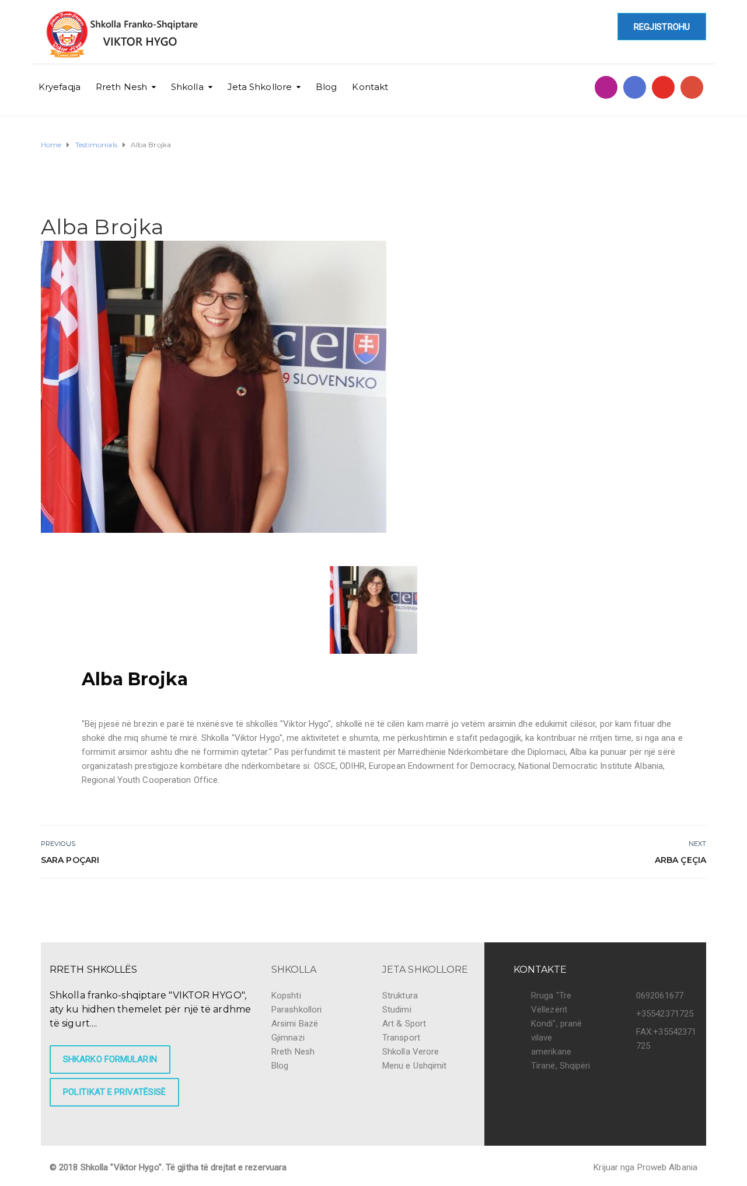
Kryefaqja (60, 86)
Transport (401, 1037)
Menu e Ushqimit (414, 1065)
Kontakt (370, 86)
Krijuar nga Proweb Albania (645, 1167)
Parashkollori (296, 1009)
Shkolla (187, 86)
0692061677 (659, 995)
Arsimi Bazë (294, 1023)
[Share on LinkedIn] (699, 903)
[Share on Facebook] (660, 903)
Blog (326, 86)
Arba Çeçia (680, 860)
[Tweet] (672, 903)
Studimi (396, 1009)
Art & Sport (404, 1023)
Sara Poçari (70, 860)
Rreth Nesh (121, 86)
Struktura (400, 995)
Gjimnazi (288, 1037)
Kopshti (286, 995)
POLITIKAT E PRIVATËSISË (114, 1092)
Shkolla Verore (410, 1051)
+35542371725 (664, 1013)
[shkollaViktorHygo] (634, 87)
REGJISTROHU (662, 27)
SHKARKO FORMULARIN (110, 1059)
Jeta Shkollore (260, 86)
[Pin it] (686, 903)
